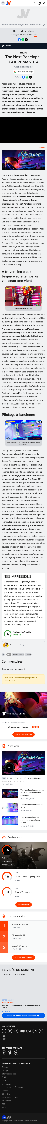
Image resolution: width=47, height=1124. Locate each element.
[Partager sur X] (26, 39)
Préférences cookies (10, 1097)
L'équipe (5, 1070)
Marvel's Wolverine (19, 946)
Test (8, 860)
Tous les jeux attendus (23, 957)
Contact (5, 1067)
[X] (10, 1030)
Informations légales (10, 1074)
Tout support (14, 35)
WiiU (30, 35)
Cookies (5, 1091)
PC (21, 35)
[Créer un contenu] (44, 25)
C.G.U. (4, 1077)
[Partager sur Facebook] (19, 39)
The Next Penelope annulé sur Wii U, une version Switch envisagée (32, 793)
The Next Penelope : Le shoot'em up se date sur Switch (30, 820)
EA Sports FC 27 (18, 935)
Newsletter (6, 1101)
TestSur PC (24, 892)
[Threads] (41, 1030)
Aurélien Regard (18, 654)
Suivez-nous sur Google (25, 72)
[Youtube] (22, 1030)
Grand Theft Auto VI (20, 924)
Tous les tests (23, 904)
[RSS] (28, 1030)
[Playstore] (4, 1052)
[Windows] (16, 1052)
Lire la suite (6, 1011)
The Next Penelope (35, 25)
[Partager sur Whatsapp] (22, 39)
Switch (25, 35)
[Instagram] (16, 1030)
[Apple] (10, 1052)
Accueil (4, 25)
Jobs (4, 1107)
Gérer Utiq (6, 1094)
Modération (6, 1084)
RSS (3, 1104)
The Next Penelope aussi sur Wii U (32, 805)
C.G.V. (4, 1081)
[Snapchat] (4, 1037)
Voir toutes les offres (23, 734)
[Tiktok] (35, 1030)
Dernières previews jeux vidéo (18, 25)
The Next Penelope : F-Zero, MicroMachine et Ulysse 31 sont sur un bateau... (22, 779)
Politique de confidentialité (12, 1087)
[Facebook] (4, 1030)
